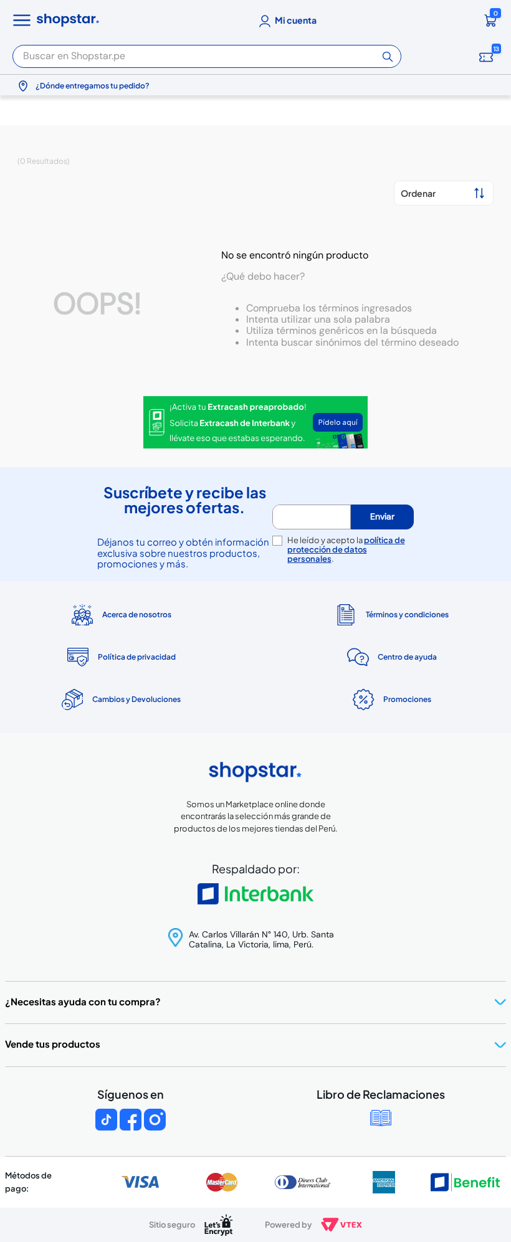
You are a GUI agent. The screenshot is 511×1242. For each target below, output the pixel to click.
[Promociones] (390, 699)
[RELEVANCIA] (444, 193)
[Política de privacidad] (120, 657)
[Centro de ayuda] (390, 657)
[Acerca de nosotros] (120, 614)
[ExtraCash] (255, 423)
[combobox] (206, 52)
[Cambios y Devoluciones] (120, 699)
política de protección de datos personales (346, 549)
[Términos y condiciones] (390, 614)
